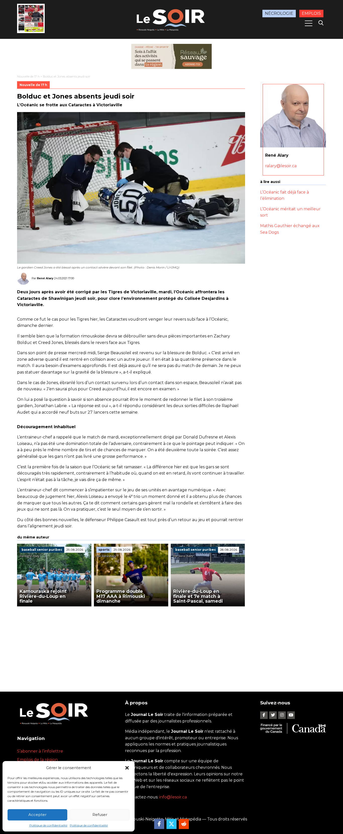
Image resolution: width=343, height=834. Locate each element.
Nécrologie (279, 13)
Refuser (99, 814)
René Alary (45, 278)
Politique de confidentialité (48, 825)
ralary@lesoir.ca (281, 165)
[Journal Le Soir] (171, 19)
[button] (127, 767)
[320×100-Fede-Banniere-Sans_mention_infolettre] (171, 56)
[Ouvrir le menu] (308, 23)
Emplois (311, 13)
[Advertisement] (131, 644)
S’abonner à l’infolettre (40, 751)
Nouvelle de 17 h (28, 76)
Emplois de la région (37, 759)
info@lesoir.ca (173, 797)
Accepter (37, 814)
